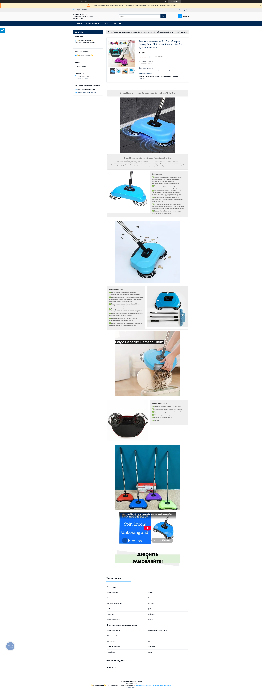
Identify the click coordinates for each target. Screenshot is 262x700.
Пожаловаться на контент (143, 685)
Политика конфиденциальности (161, 685)
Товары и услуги (92, 23)
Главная (78, 23)
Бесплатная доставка (145, 68)
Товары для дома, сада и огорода (125, 32)
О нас (106, 23)
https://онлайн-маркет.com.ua (86, 89)
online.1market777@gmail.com (86, 92)
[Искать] (163, 16)
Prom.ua (140, 681)
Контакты (117, 23)
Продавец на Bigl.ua (131, 683)
